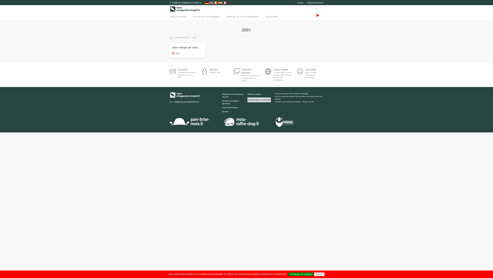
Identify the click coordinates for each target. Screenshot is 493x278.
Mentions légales (254, 94)
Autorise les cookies (301, 274)
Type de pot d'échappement (206, 16)
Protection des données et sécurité (232, 95)
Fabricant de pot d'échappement (242, 16)
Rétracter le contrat (259, 100)
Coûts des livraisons (315, 2)
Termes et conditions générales (230, 102)
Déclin (319, 274)
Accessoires (271, 16)
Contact (300, 2)
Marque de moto (177, 16)
